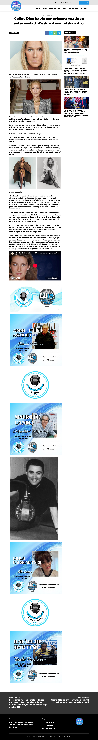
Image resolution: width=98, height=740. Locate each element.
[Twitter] (51, 33)
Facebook (50, 722)
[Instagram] (43, 728)
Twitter (49, 725)
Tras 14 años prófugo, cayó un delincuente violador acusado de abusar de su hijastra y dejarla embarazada (75, 92)
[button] (51, 2)
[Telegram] (59, 33)
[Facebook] (47, 33)
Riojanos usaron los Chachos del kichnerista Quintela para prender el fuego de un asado (76, 51)
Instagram (50, 729)
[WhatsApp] (55, 33)
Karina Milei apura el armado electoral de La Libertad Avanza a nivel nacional (70, 701)
